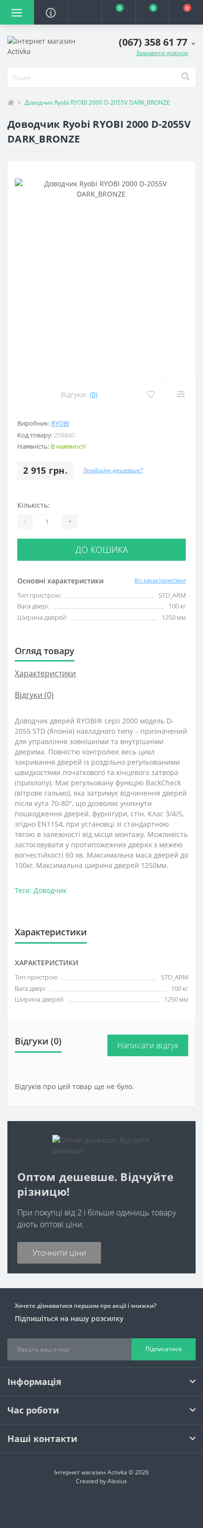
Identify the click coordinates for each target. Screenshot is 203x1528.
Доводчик (50, 890)
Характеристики (45, 673)
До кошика (101, 549)
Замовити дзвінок (162, 53)
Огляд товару (44, 651)
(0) (94, 394)
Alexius (117, 1481)
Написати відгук (148, 1045)
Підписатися (163, 1349)
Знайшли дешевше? (113, 470)
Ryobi (60, 423)
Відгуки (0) (34, 695)
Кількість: (33, 505)
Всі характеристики (160, 580)
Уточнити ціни (59, 1252)
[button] (85, 12)
